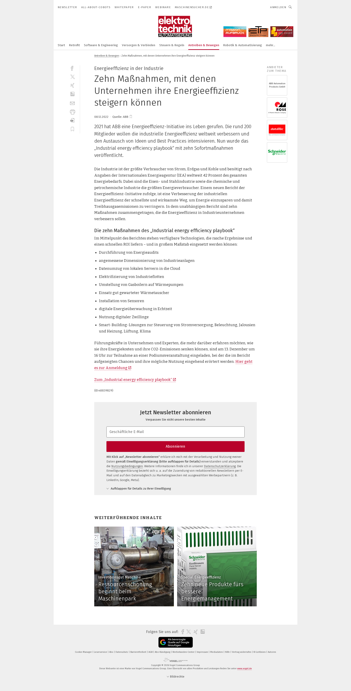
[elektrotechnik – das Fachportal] (61, 44)
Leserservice (101, 652)
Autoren (272, 652)
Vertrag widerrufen (242, 652)
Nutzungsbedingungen (127, 466)
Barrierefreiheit (138, 652)
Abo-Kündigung (163, 652)
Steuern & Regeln (171, 45)
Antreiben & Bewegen (203, 45)
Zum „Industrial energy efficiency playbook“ (133, 379)
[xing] (72, 85)
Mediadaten (216, 652)
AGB (150, 652)
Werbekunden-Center (183, 652)
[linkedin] (72, 94)
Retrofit (74, 45)
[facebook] (72, 67)
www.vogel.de (244, 668)
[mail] (72, 102)
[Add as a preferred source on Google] (175, 642)
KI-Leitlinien (260, 652)
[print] (72, 111)
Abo (111, 652)
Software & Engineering (101, 45)
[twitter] (72, 76)
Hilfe (227, 652)
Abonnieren (175, 446)
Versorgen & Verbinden (138, 45)
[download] (72, 120)
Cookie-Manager (83, 652)
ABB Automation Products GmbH (277, 85)
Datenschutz (122, 652)
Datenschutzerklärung (220, 466)
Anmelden (278, 7)
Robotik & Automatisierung (242, 45)
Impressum (203, 652)
